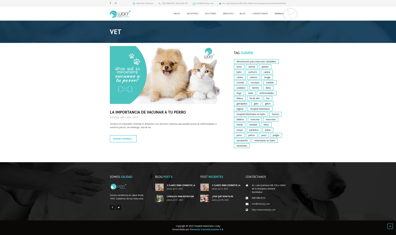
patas (268, 129)
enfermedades (266, 93)
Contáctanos (260, 13)
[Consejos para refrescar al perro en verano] (159, 198)
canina (267, 71)
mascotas (271, 119)
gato (256, 103)
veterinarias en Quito (264, 140)
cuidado (270, 82)
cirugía (267, 77)
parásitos (254, 129)
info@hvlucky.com (261, 203)
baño (239, 71)
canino (240, 77)
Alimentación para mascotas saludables (256, 61)
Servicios (228, 13)
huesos (275, 114)
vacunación (242, 140)
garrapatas (242, 103)
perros (251, 135)
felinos (240, 98)
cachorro (252, 71)
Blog (242, 13)
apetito (265, 66)
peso (263, 135)
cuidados (241, 87)
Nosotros (192, 13)
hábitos (240, 119)
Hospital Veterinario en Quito (251, 114)
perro (239, 135)
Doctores (210, 13)
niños (266, 124)
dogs (239, 93)
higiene (240, 108)
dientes (255, 87)
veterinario (242, 145)
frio (268, 98)
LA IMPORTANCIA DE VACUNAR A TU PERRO (148, 112)
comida (240, 82)
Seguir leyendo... (123, 138)
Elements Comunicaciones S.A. (207, 229)
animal (251, 66)
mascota (254, 119)
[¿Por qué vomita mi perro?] (204, 198)
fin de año (255, 98)
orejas (240, 129)
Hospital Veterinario (260, 108)
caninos (253, 77)
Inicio (177, 13)
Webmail (279, 13)
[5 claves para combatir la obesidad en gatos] (159, 187)
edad (250, 93)
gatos (268, 103)
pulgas (276, 135)
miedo (240, 124)
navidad (253, 124)
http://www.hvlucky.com (264, 209)
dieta (268, 87)
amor (239, 66)
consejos (255, 82)
